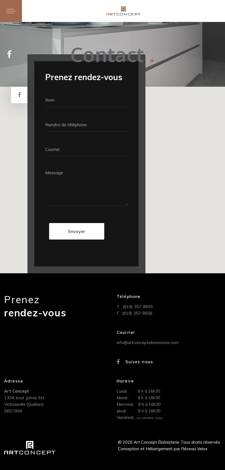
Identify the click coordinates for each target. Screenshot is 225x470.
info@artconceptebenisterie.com (148, 342)
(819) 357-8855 (138, 306)
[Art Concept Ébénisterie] (123, 11)
